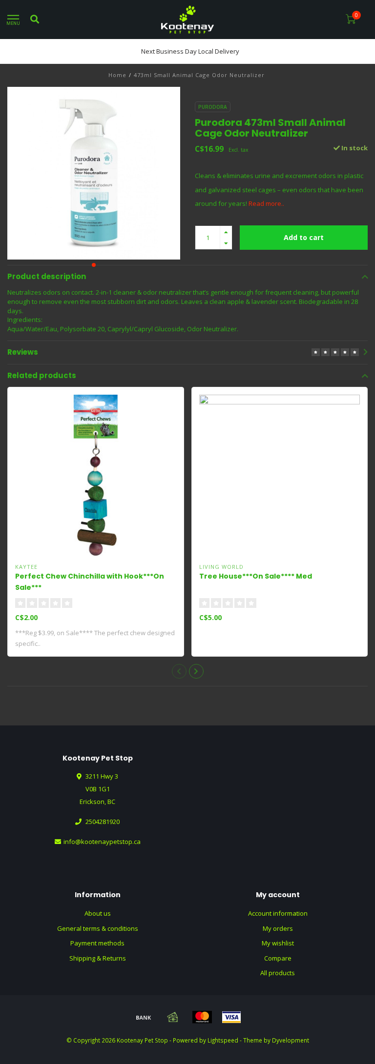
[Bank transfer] (143, 1017)
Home (117, 75)
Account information (278, 913)
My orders (278, 928)
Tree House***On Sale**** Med (255, 576)
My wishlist (278, 943)
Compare (278, 958)
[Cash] (173, 1017)
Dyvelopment (290, 1040)
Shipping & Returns (97, 958)
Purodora (212, 106)
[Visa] (231, 1017)
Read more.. (266, 203)
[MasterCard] (202, 1017)
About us (97, 913)
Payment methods (97, 943)
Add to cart (304, 237)
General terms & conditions (97, 928)
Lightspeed (223, 1040)
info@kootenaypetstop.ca (102, 841)
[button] (94, 265)
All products (277, 972)
